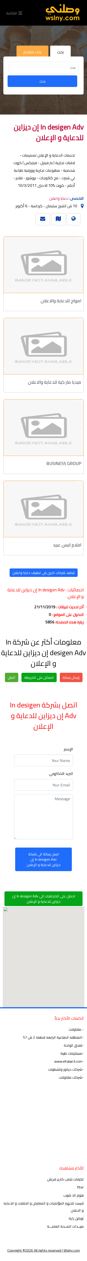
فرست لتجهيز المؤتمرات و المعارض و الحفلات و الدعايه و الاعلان (44, 1207)
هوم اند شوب (73, 1195)
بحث (42, 81)
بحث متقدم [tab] (32, 52)
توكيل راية (76, 1218)
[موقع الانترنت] (73, 218)
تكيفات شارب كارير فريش (65, 1179)
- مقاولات (76, 1029)
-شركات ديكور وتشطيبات (66, 1069)
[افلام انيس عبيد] (43, 509)
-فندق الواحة (74, 1045)
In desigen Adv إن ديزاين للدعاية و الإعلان (49, 132)
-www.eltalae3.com (69, 1061)
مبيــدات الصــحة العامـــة (65, 1226)
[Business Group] (43, 427)
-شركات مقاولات (71, 1077)
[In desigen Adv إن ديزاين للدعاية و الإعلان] (58, 218)
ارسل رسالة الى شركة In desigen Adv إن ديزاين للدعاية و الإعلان (43, 859)
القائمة (12, 13)
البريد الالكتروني (61, 773)
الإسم (68, 749)
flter (80, 1187)
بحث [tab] (60, 52)
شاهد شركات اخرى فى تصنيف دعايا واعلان (43, 572)
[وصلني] (62, 13)
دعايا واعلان (58, 198)
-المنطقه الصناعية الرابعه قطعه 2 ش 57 (53, 1037)
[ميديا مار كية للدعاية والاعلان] (43, 346)
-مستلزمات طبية (72, 1053)
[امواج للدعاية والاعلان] (43, 264)
